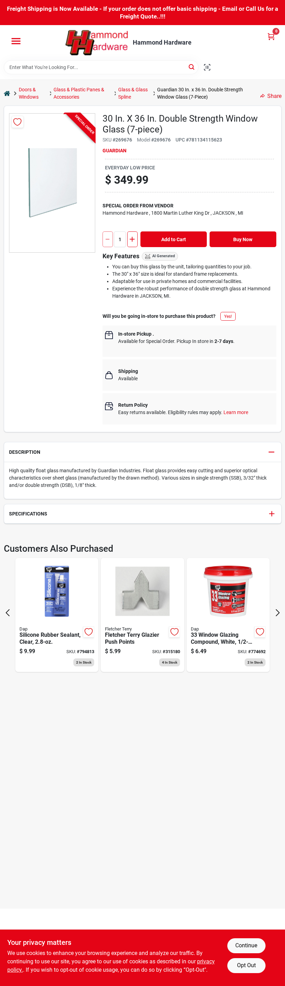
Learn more (235, 412)
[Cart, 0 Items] (271, 36)
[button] (142, 452)
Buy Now (242, 239)
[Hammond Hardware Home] (96, 42)
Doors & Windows (29, 93)
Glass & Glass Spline (133, 93)
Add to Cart (173, 239)
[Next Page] (278, 612)
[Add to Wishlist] (17, 122)
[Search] (192, 66)
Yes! (228, 316)
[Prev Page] (8, 612)
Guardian (115, 150)
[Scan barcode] (207, 67)
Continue (246, 945)
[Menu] (16, 41)
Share (274, 96)
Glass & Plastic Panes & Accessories (79, 93)
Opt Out (246, 965)
